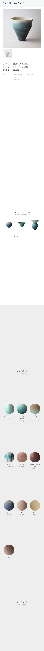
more (16, 236)
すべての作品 (22, 603)
